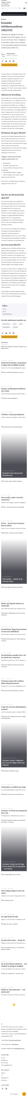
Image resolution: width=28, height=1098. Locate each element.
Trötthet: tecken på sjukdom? (12, 414)
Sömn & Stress (6, 324)
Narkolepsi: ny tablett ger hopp (13, 787)
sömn (20, 324)
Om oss (3, 1058)
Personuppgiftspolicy (6, 1065)
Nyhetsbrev (4, 1080)
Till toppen (15, 1094)
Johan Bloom (14, 1044)
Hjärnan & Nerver (10, 520)
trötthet (15, 327)
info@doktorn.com (19, 1048)
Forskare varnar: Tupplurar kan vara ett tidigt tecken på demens (13, 763)
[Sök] (20, 8)
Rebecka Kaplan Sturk (15, 1040)
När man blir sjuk (12, 861)
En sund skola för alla (9, 917)
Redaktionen (4, 1060)
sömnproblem (6, 327)
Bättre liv (8, 495)
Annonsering (4, 1062)
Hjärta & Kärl (8, 678)
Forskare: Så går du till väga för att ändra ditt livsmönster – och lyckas (13, 866)
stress (14, 324)
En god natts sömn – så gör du (13, 940)
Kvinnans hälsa (10, 470)
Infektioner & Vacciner (11, 784)
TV (2, 1075)
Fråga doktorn (5, 1078)
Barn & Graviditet (11, 914)
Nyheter (3, 1073)
